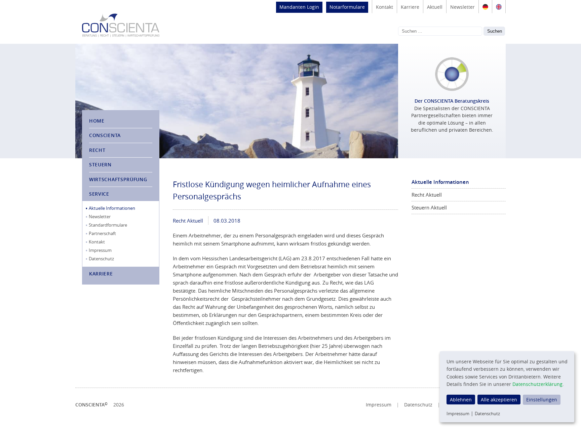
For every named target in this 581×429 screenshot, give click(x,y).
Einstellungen (541, 399)
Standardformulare (108, 225)
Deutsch (485, 6)
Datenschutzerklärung (537, 384)
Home (97, 121)
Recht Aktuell (188, 220)
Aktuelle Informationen (112, 208)
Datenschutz (101, 259)
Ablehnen (461, 399)
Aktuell (434, 7)
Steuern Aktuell (429, 207)
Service (99, 194)
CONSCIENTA (105, 135)
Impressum (100, 250)
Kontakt (384, 7)
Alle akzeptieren (499, 399)
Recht (97, 150)
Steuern (100, 164)
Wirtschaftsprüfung (118, 179)
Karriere (410, 7)
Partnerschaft (102, 233)
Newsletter (462, 7)
